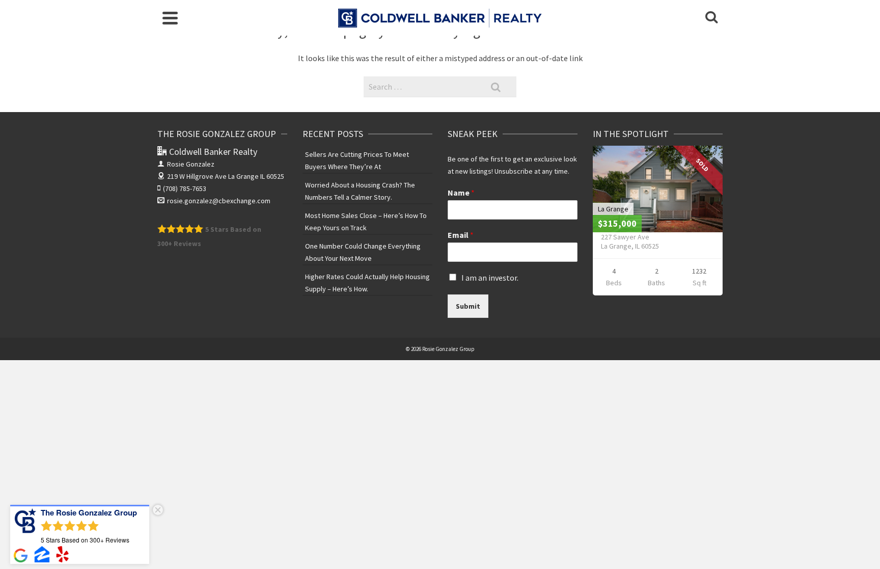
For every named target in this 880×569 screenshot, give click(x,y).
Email (461, 235)
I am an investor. (489, 278)
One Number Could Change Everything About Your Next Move (363, 252)
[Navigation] (170, 18)
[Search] (711, 18)
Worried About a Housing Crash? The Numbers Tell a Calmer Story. (360, 191)
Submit (468, 306)
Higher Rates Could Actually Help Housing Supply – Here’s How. (367, 282)
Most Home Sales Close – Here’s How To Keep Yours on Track (366, 221)
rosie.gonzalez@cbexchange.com (218, 200)
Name (461, 192)
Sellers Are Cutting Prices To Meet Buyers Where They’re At (357, 160)
